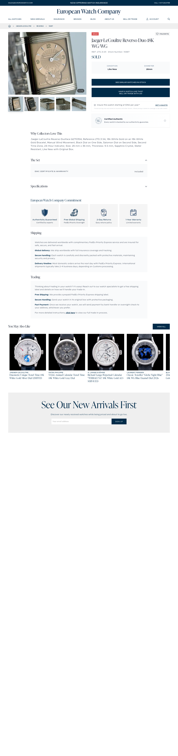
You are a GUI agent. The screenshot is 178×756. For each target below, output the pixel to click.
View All (161, 326)
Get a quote (161, 105)
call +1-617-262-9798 (162, 3)
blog (93, 19)
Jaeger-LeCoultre (23, 26)
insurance (59, 19)
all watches (14, 19)
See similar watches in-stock (130, 82)
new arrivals (37, 19)
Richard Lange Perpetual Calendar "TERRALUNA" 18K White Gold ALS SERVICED (105, 378)
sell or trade (130, 19)
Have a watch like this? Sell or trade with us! (131, 92)
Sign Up (119, 421)
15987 (51, 26)
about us (109, 19)
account (154, 19)
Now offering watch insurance (89, 3)
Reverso (40, 26)
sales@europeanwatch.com (20, 3)
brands (77, 19)
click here (70, 313)
